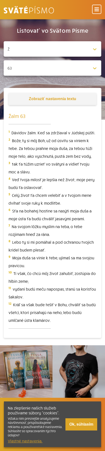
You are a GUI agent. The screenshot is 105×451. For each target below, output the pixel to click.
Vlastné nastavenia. (25, 440)
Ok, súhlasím (81, 424)
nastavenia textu (52, 99)
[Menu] (96, 10)
